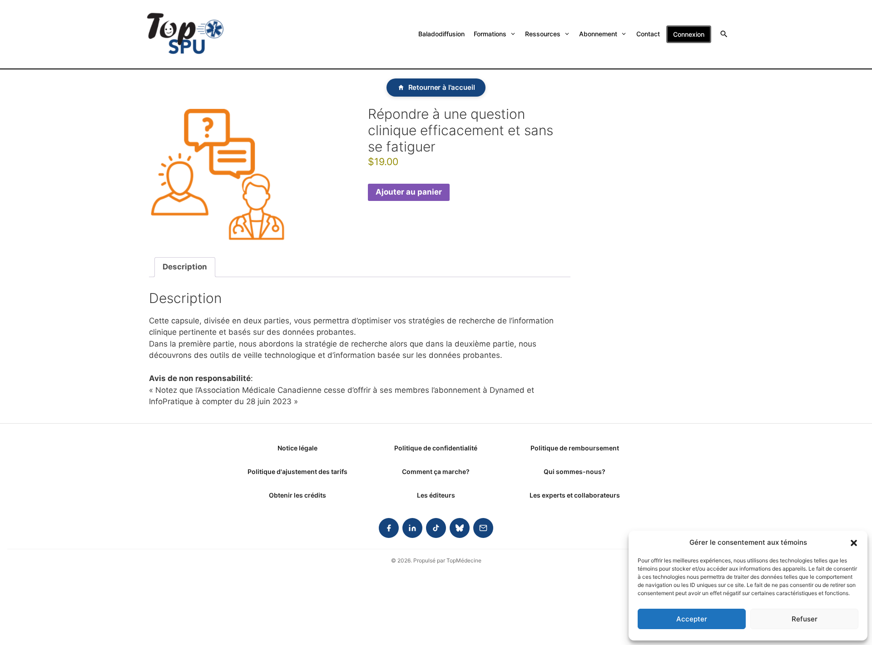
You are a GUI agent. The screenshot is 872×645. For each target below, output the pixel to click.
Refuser (805, 619)
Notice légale (297, 448)
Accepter (691, 619)
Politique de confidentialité (435, 448)
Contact (648, 34)
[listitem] (389, 528)
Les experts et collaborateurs (575, 495)
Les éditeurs (436, 495)
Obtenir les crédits (297, 495)
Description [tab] (185, 266)
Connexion (688, 34)
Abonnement (598, 34)
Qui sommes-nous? (574, 471)
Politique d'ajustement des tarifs (297, 471)
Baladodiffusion (441, 34)
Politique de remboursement (574, 448)
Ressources (542, 34)
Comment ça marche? (436, 471)
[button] (853, 542)
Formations (490, 34)
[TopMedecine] (185, 34)
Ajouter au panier (409, 191)
